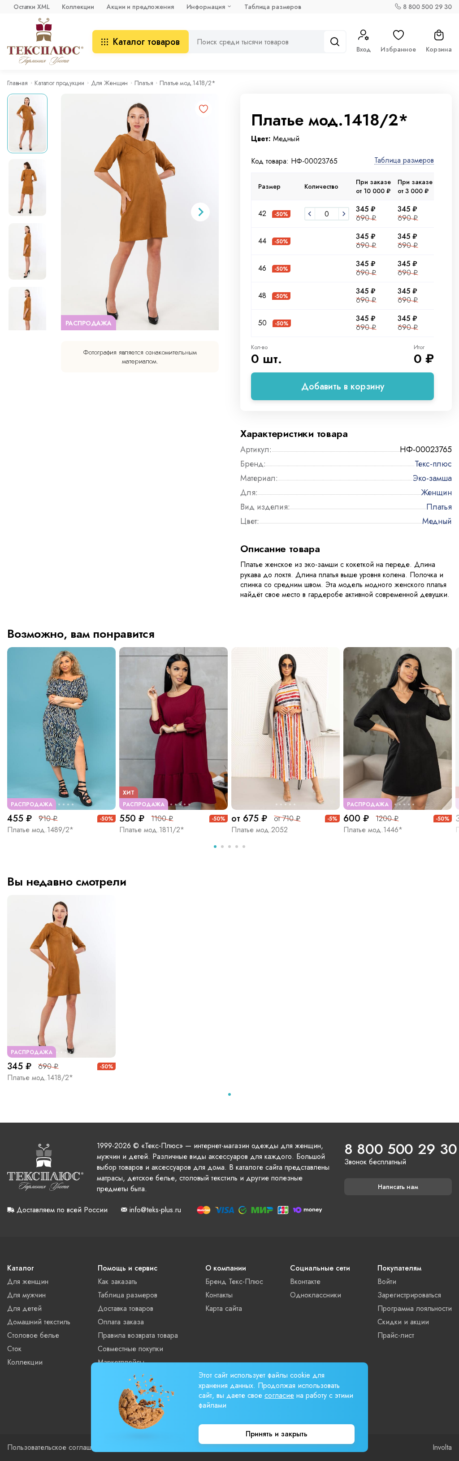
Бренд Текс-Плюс (234, 1281)
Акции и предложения (140, 6)
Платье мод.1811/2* (151, 830)
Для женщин (27, 1281)
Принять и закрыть (276, 1434)
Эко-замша (432, 478)
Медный (437, 521)
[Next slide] (200, 212)
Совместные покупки (130, 1349)
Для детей (24, 1308)
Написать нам (398, 1186)
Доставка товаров (125, 1308)
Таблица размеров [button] (404, 160)
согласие (279, 1395)
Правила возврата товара (138, 1335)
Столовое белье (33, 1335)
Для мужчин (26, 1295)
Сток (14, 1349)
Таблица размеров (272, 6)
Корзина (439, 49)
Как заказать (117, 1281)
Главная (17, 82)
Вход (363, 49)
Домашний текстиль (38, 1322)
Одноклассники (315, 1295)
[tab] (215, 846)
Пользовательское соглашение (57, 1447)
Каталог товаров (146, 41)
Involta (442, 1447)
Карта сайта (223, 1308)
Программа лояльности (414, 1308)
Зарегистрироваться (409, 1295)
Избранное (398, 49)
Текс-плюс (433, 464)
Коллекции (78, 6)
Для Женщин (109, 82)
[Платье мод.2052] (285, 728)
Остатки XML (31, 6)
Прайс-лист (395, 1335)
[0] (309, 213)
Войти (386, 1281)
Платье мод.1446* (373, 830)
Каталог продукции (59, 82)
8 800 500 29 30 (427, 6)
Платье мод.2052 (259, 830)
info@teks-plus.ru (155, 1210)
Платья (143, 82)
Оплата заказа (121, 1322)
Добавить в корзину (342, 386)
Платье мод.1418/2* (40, 1077)
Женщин (436, 492)
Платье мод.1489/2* (40, 830)
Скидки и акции (403, 1322)
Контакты (219, 1295)
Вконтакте (305, 1281)
